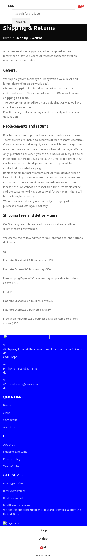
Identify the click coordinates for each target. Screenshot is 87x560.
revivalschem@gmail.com (23, 384)
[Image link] (26, 338)
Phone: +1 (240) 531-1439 (22, 368)
